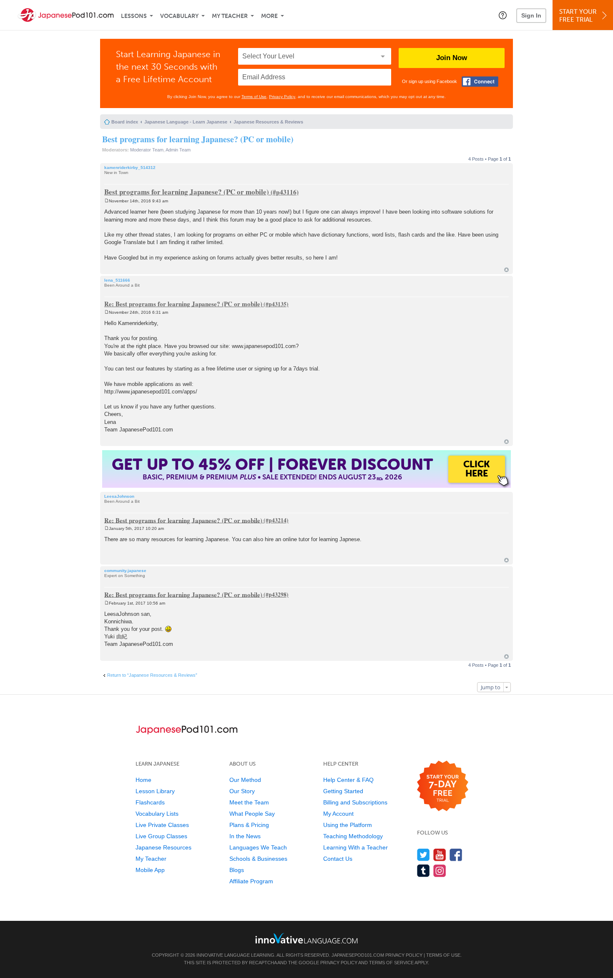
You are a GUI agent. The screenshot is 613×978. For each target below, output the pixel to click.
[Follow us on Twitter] (423, 854)
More (269, 16)
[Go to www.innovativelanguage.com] (306, 938)
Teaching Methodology (353, 836)
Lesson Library (155, 791)
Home (143, 779)
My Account (338, 813)
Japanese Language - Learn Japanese (185, 121)
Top (506, 269)
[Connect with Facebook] (480, 82)
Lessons (134, 16)
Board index (124, 121)
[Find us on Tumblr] (423, 870)
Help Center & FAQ (348, 779)
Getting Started (343, 791)
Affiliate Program (251, 881)
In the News (245, 836)
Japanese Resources (163, 847)
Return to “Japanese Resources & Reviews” (152, 675)
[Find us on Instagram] (439, 870)
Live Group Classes (161, 836)
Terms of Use (253, 96)
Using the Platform (347, 825)
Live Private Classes (162, 825)
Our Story (242, 791)
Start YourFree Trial (578, 15)
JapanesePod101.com (358, 955)
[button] (502, 15)
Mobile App (150, 870)
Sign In (531, 15)
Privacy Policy (282, 96)
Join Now (451, 58)
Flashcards (150, 802)
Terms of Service (391, 962)
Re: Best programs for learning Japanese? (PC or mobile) (183, 303)
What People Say (252, 813)
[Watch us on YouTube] (439, 854)
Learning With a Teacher (355, 847)
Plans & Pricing (249, 825)
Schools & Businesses (258, 858)
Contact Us (337, 858)
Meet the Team (249, 802)
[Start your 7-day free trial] (442, 786)
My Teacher (230, 16)
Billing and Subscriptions (355, 802)
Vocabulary (179, 16)
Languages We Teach (258, 847)
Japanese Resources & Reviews (268, 121)
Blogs (236, 870)
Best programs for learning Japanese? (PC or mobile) (198, 139)
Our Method (245, 779)
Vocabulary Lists (157, 813)
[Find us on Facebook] (456, 854)
